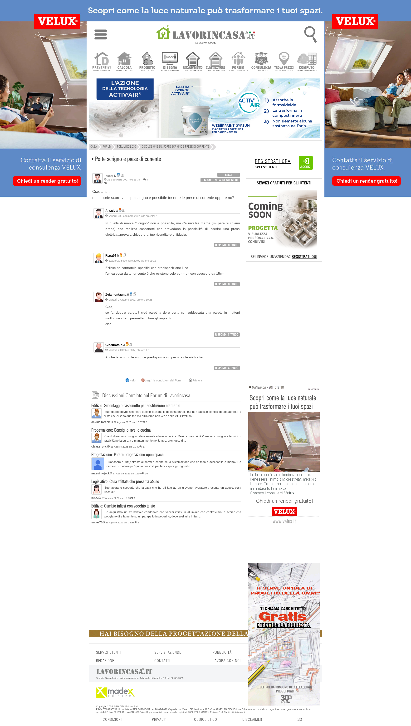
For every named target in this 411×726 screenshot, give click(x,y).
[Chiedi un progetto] (147, 62)
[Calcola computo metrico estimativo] (307, 62)
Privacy (197, 380)
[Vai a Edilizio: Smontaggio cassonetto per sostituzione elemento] (96, 417)
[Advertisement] (166, 563)
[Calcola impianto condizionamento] (215, 62)
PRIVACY (159, 719)
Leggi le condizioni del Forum (164, 380)
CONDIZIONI (112, 719)
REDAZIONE (105, 661)
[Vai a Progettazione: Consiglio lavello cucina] (96, 442)
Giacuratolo (113, 345)
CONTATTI (162, 661)
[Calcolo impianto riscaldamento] (192, 62)
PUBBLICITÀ (222, 652)
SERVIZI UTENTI (108, 652)
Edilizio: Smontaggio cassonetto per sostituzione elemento (135, 406)
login (228, 175)
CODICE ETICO (205, 719)
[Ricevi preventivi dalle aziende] (101, 62)
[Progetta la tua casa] (205, 636)
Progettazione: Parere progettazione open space (127, 455)
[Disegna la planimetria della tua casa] (170, 62)
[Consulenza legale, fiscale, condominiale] (261, 62)
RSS (299, 719)
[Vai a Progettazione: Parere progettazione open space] (97, 469)
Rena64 (110, 255)
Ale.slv (110, 211)
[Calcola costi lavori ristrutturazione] (124, 62)
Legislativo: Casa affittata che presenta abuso (125, 482)
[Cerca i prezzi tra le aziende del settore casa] (284, 62)
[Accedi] (306, 169)
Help (132, 380)
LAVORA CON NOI (227, 661)
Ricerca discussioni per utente (122, 175)
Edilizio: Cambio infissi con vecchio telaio (123, 506)
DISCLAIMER (252, 719)
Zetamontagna (115, 294)
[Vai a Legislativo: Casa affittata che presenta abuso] (96, 493)
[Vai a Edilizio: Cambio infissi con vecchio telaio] (96, 518)
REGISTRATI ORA (273, 161)
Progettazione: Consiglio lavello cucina (121, 430)
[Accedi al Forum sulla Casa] (238, 62)
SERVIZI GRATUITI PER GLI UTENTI (284, 183)
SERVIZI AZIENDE (167, 652)
